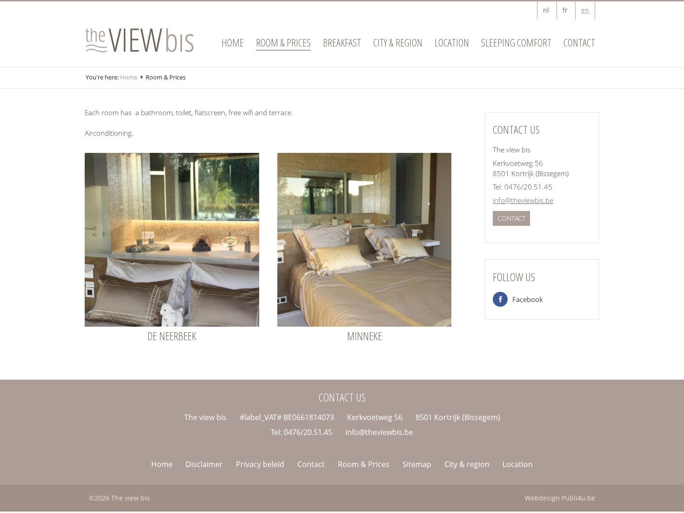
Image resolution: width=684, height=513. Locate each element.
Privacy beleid (260, 464)
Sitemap (416, 464)
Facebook (527, 299)
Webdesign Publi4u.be (560, 497)
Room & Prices (283, 42)
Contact (579, 42)
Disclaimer (204, 464)
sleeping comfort (516, 42)
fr (565, 10)
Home (232, 42)
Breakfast (342, 42)
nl (546, 10)
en (585, 10)
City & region (397, 42)
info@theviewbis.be (523, 200)
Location (452, 42)
